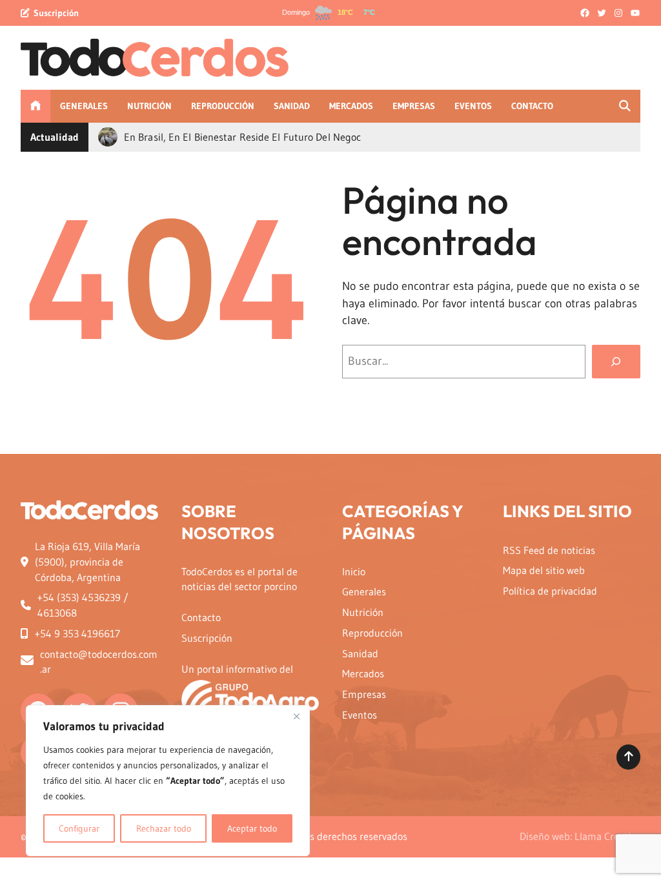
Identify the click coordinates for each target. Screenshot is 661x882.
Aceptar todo (252, 828)
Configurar (79, 828)
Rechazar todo (163, 828)
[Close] (296, 716)
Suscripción (56, 13)
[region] (168, 780)
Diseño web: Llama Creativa (580, 836)
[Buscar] (616, 361)
